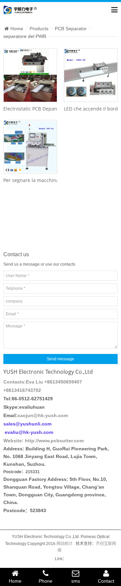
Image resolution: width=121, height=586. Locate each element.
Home (16, 28)
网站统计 (64, 543)
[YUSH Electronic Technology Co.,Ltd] (20, 9)
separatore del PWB (24, 36)
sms (75, 581)
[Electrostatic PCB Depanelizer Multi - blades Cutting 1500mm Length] (30, 75)
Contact (106, 581)
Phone (45, 581)
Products (39, 28)
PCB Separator (71, 28)
